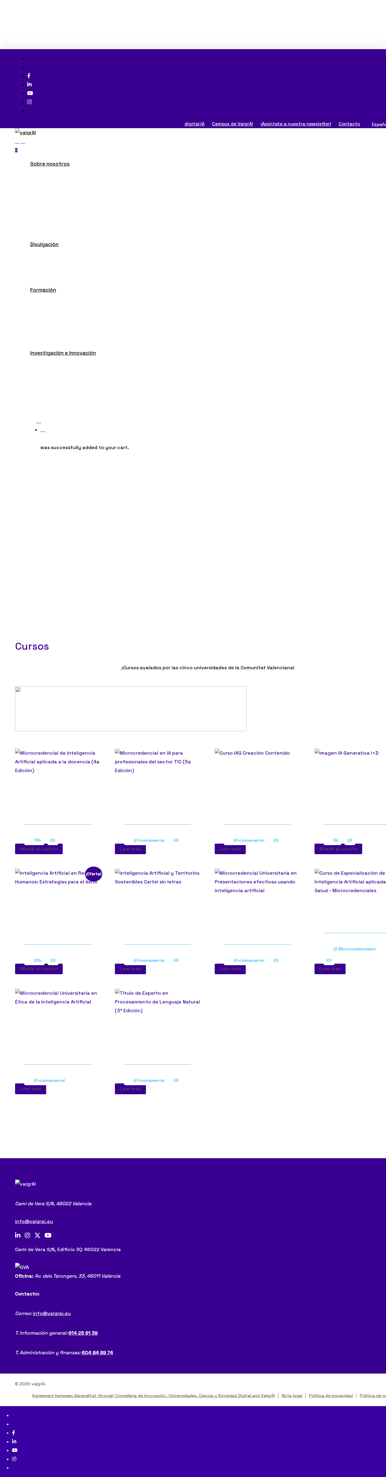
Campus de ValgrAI (232, 124)
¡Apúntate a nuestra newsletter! (296, 124)
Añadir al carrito (39, 849)
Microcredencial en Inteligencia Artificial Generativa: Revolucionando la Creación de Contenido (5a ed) (257, 802)
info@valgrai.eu (34, 1221)
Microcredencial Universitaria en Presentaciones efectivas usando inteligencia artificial (257, 925)
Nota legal (292, 1395)
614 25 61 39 (83, 1333)
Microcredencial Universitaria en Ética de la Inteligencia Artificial (57, 1048)
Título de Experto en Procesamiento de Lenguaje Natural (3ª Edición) (157, 1048)
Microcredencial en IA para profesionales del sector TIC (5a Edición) (155, 805)
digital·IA (194, 124)
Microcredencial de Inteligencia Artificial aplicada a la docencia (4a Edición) (57, 805)
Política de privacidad (331, 1395)
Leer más (130, 849)
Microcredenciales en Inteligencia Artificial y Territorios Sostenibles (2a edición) (153, 922)
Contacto (349, 124)
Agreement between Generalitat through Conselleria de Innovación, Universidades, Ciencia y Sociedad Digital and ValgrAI (153, 1395)
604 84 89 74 (97, 1352)
